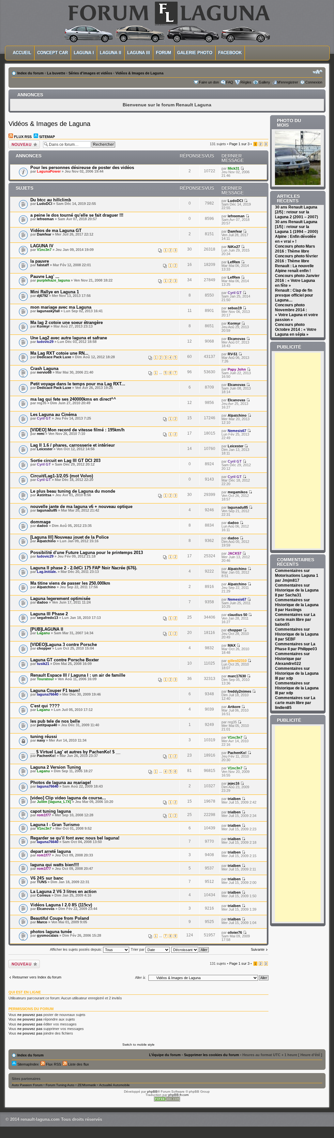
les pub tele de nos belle (55, 721)
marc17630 (237, 676)
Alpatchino (237, 415)
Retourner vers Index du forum (36, 977)
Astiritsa (44, 495)
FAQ (229, 82)
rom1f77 (44, 815)
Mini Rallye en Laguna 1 (54, 291)
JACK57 (234, 553)
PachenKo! (46, 756)
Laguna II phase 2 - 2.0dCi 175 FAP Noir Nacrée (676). (83, 567)
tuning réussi (43, 736)
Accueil (22, 52)
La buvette (56, 73)
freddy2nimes (239, 691)
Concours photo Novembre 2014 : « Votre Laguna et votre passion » (296, 312)
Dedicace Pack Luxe (54, 357)
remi (40, 434)
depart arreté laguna (50, 851)
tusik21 (43, 664)
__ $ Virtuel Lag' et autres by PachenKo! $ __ (75, 751)
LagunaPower (49, 171)
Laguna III (138, 52)
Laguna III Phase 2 (49, 613)
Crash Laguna (44, 368)
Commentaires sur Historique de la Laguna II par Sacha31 (297, 590)
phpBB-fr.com (178, 1095)
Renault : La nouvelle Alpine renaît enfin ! (294, 268)
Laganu (43, 633)
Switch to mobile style (138, 1044)
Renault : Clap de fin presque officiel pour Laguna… (294, 295)
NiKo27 (234, 247)
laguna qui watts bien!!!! (54, 864)
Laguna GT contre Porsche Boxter (64, 659)
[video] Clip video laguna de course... (68, 797)
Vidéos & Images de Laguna (139, 73)
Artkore (234, 707)
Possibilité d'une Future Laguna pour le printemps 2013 (86, 552)
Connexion (313, 82)
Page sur (239, 144)
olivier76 (235, 932)
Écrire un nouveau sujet (23, 143)
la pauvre (39, 261)
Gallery (264, 82)
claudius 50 (237, 615)
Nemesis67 (237, 431)
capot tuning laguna (50, 811)
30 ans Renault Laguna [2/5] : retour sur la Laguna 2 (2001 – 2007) (296, 212)
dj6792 (42, 296)
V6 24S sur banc (46, 878)
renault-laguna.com (40, 1119)
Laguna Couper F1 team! (55, 690)
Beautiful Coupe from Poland (59, 918)
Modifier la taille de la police (317, 72)
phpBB (152, 1091)
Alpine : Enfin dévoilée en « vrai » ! (295, 239)
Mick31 (233, 168)
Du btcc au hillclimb (50, 199)
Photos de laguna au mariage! (60, 782)
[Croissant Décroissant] (190, 949)
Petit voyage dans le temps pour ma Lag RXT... (77, 383)
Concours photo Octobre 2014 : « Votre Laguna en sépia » (295, 329)
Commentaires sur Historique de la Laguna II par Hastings (297, 605)
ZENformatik (87, 1085)
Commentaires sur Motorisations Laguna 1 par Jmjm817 (296, 575)
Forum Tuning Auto (60, 1085)
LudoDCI (44, 204)
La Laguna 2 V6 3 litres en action (63, 891)
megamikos (238, 492)
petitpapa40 (47, 725)
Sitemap (46, 137)
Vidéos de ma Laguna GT (56, 230)
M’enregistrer (287, 82)
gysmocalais (47, 935)
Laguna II (110, 52)
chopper (235, 630)
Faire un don (209, 82)
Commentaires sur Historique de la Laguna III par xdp (297, 673)
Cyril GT (235, 293)
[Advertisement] (304, 450)
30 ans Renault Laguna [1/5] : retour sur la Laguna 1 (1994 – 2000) (296, 227)
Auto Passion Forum (27, 1085)
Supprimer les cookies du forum (211, 1055)
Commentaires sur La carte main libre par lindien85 (295, 703)
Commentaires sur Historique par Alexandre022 (292, 659)
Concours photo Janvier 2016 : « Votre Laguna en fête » (297, 280)
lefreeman (45, 219)
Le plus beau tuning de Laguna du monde (72, 491)
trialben (234, 799)
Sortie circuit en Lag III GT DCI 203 (65, 460)
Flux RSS (22, 137)
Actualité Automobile (114, 1085)
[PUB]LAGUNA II (46, 629)
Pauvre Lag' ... (44, 276)
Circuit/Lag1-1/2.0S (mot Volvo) (61, 475)
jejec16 (233, 783)
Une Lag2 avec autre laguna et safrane (68, 337)
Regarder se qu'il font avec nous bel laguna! (74, 838)
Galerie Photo (194, 52)
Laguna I (84, 52)
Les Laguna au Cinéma (53, 414)
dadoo (42, 526)
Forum (163, 52)
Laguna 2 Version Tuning (55, 767)
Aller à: (140, 977)
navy (41, 740)
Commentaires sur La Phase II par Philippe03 (296, 646)
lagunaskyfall (48, 311)
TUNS (42, 882)
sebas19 (235, 308)
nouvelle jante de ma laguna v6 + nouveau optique (81, 506)
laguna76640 (47, 694)
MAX (231, 645)
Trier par (138, 949)
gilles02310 (237, 661)
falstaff (43, 265)
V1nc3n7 (44, 250)
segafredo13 (47, 618)
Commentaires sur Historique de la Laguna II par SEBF (297, 634)
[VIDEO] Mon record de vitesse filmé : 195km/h (77, 429)
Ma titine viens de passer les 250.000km (70, 583)
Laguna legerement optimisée (60, 598)
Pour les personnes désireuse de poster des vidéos (82, 167)
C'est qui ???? (45, 705)
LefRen (234, 262)
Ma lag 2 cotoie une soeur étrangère (66, 322)
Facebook (230, 52)
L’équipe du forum (165, 1055)
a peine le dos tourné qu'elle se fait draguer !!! (76, 215)
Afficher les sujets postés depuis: (76, 949)
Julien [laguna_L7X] (54, 802)
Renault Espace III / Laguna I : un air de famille (77, 675)
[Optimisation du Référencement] (167, 1100)
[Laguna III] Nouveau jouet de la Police (69, 537)
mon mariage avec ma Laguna (60, 307)
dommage (40, 521)
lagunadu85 (47, 510)
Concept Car (52, 52)
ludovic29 (45, 342)
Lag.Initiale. (47, 572)
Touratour (45, 679)
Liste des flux (78, 1064)
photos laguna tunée (51, 931)
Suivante (258, 949)
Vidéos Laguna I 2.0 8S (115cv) (61, 904)
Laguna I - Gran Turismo (55, 824)
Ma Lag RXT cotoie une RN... (59, 353)
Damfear (44, 234)
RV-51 (232, 354)
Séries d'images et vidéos (90, 73)
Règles (245, 82)
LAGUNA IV (41, 245)
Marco (42, 922)
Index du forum (30, 73)
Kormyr (43, 326)
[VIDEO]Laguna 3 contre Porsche (63, 644)
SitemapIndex (27, 1064)
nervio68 (44, 372)
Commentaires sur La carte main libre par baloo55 (295, 619)
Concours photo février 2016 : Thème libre (296, 258)
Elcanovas (236, 339)
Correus (44, 895)
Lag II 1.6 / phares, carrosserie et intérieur (72, 445)
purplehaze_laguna (53, 280)
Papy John (237, 369)
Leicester (45, 449)
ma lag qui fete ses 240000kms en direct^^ (73, 399)
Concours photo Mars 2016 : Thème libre (295, 249)
